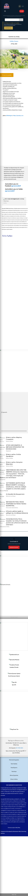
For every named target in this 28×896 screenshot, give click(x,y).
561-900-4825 (19, 748)
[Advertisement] (14, 850)
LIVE (22, 11)
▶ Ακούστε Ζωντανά (14, 547)
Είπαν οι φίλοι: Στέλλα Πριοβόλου (8, 277)
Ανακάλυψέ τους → (8, 27)
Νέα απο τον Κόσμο (10, 496)
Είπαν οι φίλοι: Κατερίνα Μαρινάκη (9, 292)
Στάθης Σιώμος (14, 41)
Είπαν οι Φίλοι (12, 245)
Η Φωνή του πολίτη (4, 526)
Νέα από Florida (12, 336)
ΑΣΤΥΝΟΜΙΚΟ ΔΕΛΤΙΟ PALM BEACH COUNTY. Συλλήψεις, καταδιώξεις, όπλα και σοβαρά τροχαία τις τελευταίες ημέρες (13, 333)
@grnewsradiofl (9, 191)
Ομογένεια (11, 315)
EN (22, 6)
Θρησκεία (11, 263)
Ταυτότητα (14, 771)
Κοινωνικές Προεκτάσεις (12, 507)
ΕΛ (19, 6)
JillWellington (9, 115)
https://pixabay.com (18, 115)
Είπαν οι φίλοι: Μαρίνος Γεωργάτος (9, 243)
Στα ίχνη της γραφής (7, 75)
